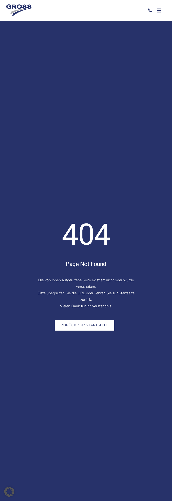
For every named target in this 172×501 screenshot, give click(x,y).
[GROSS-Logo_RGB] (18, 6)
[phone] (150, 10)
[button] (9, 492)
